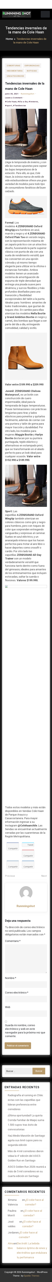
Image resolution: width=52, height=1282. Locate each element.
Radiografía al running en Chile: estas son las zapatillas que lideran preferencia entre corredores (25, 1102)
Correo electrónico (16, 992)
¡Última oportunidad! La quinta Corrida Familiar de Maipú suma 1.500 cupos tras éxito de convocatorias (26, 1122)
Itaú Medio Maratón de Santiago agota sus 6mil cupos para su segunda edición (26, 1140)
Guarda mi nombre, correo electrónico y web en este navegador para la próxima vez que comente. (25, 1031)
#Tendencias (19, 105)
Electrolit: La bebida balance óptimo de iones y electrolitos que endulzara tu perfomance (32, 1250)
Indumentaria (15, 71)
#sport (8, 105)
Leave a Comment (14, 98)
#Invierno (33, 102)
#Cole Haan (11, 102)
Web (7, 1007)
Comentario (13, 941)
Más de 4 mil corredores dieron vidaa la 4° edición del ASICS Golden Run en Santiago (25, 1156)
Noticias (32, 71)
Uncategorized (15, 76)
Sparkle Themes (31, 1275)
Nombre (10, 978)
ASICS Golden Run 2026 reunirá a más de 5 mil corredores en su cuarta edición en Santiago (27, 1171)
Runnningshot (27, 94)
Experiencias (32, 65)
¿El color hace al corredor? (34, 1202)
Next (44, 876)
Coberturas (13, 65)
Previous (10, 876)
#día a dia (23, 102)
